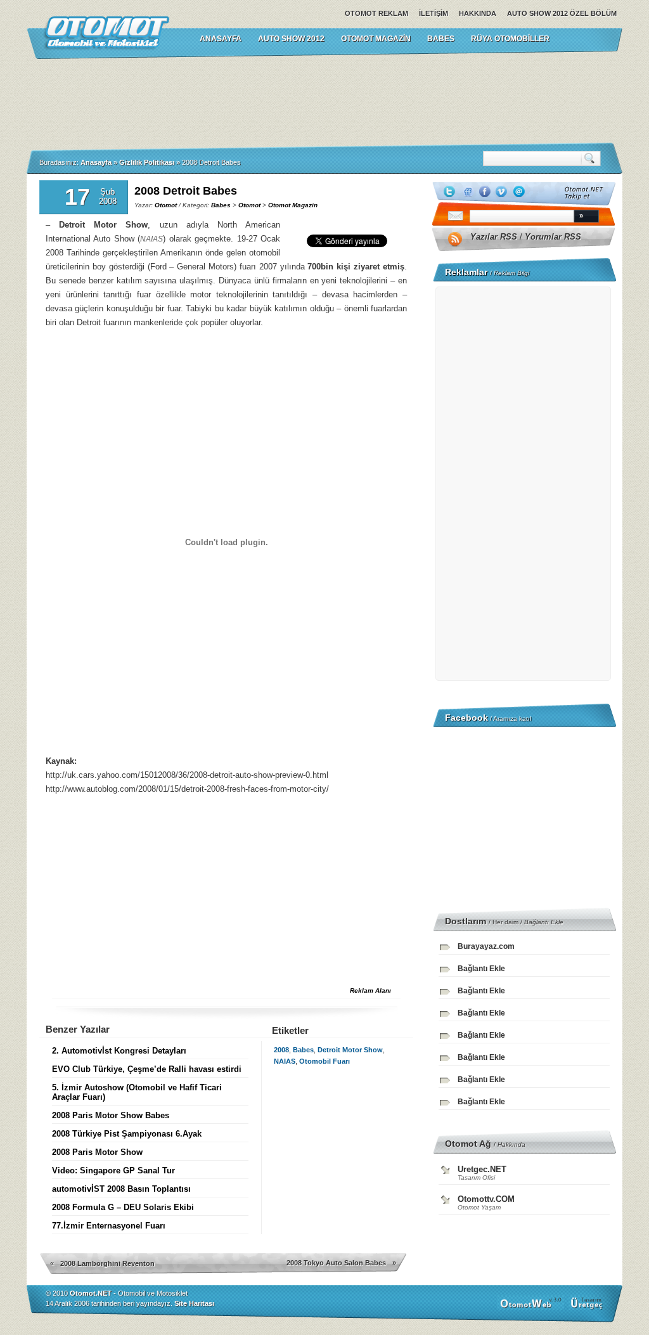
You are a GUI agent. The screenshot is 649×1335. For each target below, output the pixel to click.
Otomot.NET (91, 1293)
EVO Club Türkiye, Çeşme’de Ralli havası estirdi (146, 1069)
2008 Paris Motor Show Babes (110, 1115)
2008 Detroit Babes (185, 190)
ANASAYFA (220, 38)
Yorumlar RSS (553, 237)
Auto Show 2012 (291, 38)
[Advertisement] (324, 100)
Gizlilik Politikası (146, 162)
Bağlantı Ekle (543, 922)
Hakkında (477, 13)
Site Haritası (194, 1303)
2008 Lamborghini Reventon (107, 1263)
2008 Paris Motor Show (97, 1152)
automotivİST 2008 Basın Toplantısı (121, 1189)
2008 (281, 1050)
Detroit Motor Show (350, 1050)
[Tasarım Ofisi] (588, 1308)
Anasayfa (96, 162)
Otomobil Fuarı (324, 1061)
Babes (440, 38)
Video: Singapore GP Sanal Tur (113, 1170)
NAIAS (284, 1061)
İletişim (433, 13)
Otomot (166, 205)
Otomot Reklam (376, 13)
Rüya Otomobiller (510, 38)
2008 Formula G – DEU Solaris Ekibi (123, 1207)
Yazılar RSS (493, 237)
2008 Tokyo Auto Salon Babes (336, 1263)
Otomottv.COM (486, 1199)
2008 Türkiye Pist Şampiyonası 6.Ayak (127, 1133)
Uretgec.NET (482, 1169)
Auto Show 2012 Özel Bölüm (562, 13)
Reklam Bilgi (511, 272)
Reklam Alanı (370, 990)
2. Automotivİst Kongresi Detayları (119, 1050)
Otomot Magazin (376, 38)
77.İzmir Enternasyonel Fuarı (108, 1225)
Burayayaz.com (486, 946)
